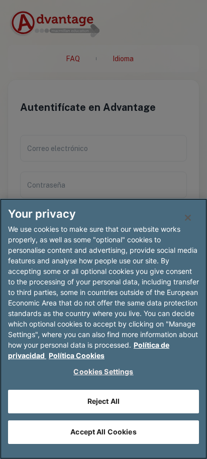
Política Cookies (77, 355)
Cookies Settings (103, 371)
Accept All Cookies (103, 431)
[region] (103, 329)
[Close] (188, 218)
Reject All (103, 401)
